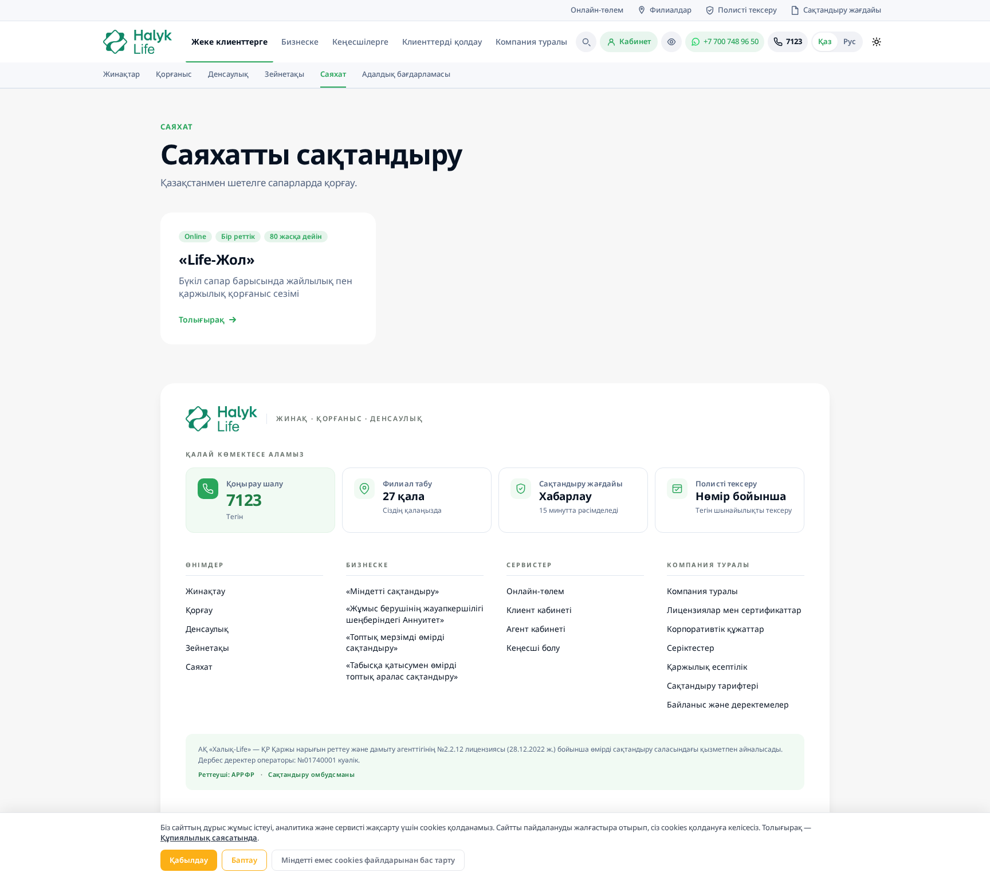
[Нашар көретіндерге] (671, 42)
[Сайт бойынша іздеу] (586, 42)
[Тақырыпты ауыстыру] (876, 42)
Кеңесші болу (533, 647)
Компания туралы (531, 41)
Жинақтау (205, 591)
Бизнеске (300, 41)
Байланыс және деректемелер (728, 704)
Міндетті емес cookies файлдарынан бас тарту (368, 860)
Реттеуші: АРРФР (226, 774)
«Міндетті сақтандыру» (392, 591)
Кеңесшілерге (360, 41)
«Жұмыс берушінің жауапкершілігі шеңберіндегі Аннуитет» (415, 614)
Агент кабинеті (535, 628)
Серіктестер (690, 647)
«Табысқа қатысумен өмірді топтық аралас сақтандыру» (402, 670)
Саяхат (199, 666)
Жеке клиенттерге (229, 41)
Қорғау (199, 609)
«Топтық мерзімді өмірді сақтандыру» (395, 642)
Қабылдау (189, 860)
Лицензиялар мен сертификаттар (734, 609)
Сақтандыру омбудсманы (311, 774)
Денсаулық (207, 628)
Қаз (825, 41)
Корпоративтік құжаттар (715, 628)
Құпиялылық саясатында (208, 837)
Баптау (244, 860)
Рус (849, 41)
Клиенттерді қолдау (442, 41)
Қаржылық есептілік (707, 666)
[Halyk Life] (221, 418)
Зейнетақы (207, 647)
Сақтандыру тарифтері (713, 685)
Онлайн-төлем (535, 591)
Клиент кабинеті (539, 609)
